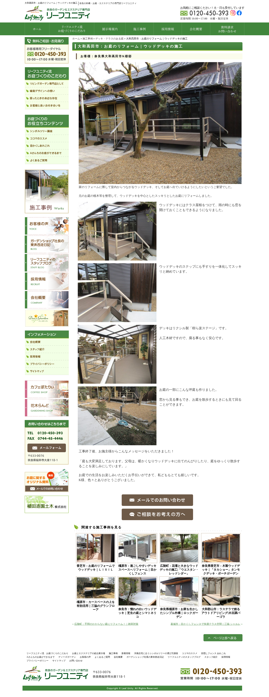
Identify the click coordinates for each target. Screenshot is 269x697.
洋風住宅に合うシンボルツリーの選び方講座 (156, 653)
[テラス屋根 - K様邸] (117, 258)
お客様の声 (85, 657)
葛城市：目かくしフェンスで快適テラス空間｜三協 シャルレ (205, 624)
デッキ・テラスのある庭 (109, 38)
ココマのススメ (189, 653)
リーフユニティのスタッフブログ (184, 657)
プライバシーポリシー (37, 660)
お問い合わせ (76, 660)
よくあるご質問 (102, 657)
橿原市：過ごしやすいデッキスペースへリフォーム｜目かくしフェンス (137, 569)
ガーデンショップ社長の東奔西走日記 (145, 657)
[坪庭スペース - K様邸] (117, 443)
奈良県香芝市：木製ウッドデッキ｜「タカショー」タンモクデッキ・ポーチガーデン (221, 569)
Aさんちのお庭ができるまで (41, 657)
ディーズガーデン (67, 657)
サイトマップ (59, 660)
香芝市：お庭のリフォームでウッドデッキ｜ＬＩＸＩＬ (96, 567)
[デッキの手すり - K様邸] (117, 320)
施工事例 (88, 38)
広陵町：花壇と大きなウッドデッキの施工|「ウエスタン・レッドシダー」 (179, 569)
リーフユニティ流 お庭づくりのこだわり (47, 653)
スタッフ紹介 (211, 657)
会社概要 (118, 657)
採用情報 (225, 657)
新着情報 (126, 653)
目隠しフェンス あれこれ (213, 653)
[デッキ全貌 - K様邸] (160, 182)
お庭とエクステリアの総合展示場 (88, 653)
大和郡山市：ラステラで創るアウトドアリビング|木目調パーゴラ (220, 612)
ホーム (76, 38)
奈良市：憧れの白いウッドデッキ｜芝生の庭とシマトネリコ (137, 612)
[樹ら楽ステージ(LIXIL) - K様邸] (117, 381)
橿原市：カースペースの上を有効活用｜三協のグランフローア (96, 605)
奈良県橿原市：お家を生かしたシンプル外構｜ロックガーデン (179, 612)
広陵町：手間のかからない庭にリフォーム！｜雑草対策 (106, 624)
